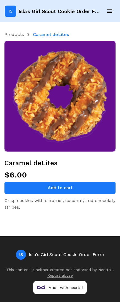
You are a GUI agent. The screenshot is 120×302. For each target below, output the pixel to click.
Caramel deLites (51, 34)
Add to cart (60, 187)
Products (14, 34)
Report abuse (60, 275)
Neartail (105, 269)
